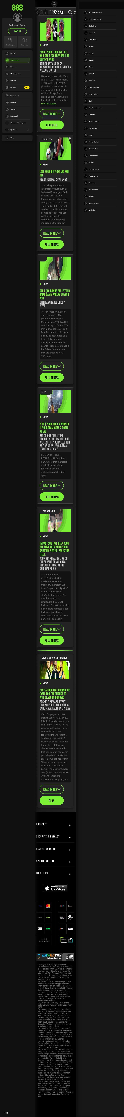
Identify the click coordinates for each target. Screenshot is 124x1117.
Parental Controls (65, 1092)
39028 (47, 979)
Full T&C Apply (48, 103)
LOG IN (17, 31)
